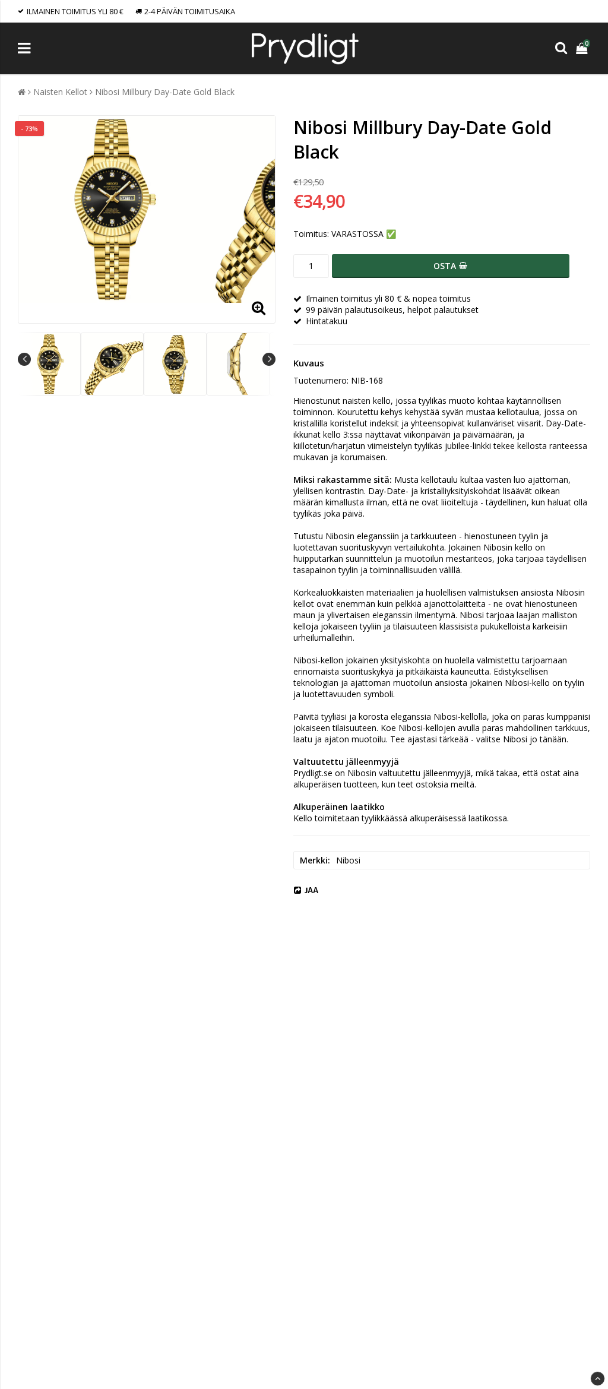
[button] (583, 48)
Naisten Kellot (60, 91)
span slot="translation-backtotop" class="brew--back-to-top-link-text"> (597, 1378)
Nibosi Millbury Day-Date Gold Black (165, 91)
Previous (24, 359)
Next (269, 359)
